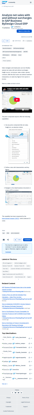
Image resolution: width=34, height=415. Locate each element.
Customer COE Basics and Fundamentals (20, 268)
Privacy (8, 397)
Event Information (7, 277)
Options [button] (17, 34)
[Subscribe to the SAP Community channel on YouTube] (18, 392)
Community (11, 2)
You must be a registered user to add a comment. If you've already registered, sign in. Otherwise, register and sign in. (16, 247)
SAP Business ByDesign (18, 48)
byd (3, 233)
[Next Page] (18, 279)
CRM (8, 233)
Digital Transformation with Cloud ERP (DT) (12, 274)
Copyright (8, 402)
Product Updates (7, 60)
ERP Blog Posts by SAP (8, 6)
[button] (3, 40)
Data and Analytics (7, 48)
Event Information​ (19, 277)
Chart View (5, 268)
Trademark (8, 406)
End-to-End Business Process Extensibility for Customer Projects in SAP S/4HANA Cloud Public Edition (16, 314)
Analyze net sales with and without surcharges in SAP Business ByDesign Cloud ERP (17, 19)
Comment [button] (27, 239)
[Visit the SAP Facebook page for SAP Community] (12, 392)
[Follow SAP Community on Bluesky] (15, 392)
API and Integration (7, 263)
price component (15, 233)
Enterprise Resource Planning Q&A (13, 291)
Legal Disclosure (25, 402)
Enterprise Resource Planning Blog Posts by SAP (17, 299)
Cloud (19, 55)
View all (4, 384)
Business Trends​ (18, 266)
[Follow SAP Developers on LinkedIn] (21, 392)
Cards (27, 266)
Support (25, 406)
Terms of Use (25, 397)
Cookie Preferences (8, 411)
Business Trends (6, 266)
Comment (8, 252)
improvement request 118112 (10, 218)
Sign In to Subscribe (24, 31)
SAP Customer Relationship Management (12, 51)
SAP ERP (25, 51)
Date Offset (5, 271)
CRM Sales (13, 55)
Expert (28, 277)
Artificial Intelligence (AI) (20, 263)
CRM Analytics (6, 55)
